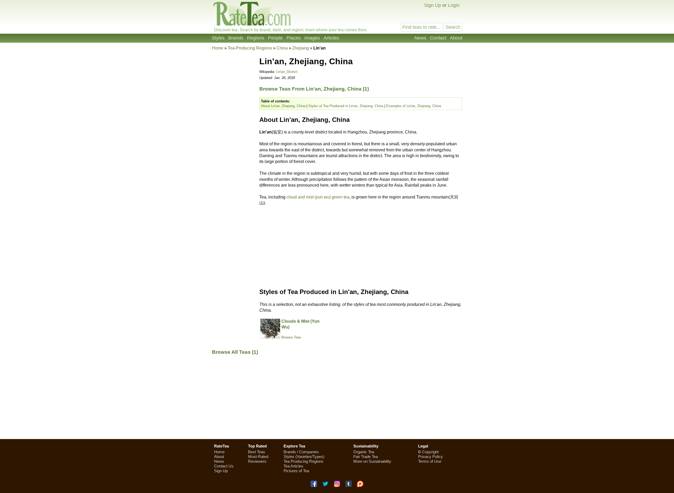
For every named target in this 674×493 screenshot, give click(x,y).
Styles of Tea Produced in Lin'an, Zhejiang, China (345, 106)
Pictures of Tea (296, 471)
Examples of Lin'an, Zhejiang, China (413, 106)
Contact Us (224, 466)
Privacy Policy (430, 456)
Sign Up (432, 5)
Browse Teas (291, 337)
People (275, 38)
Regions (255, 38)
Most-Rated (258, 456)
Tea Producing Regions (303, 461)
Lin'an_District (287, 72)
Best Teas (256, 452)
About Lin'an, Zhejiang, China (283, 106)
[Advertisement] (233, 133)
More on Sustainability (372, 461)
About (456, 38)
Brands (235, 38)
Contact (438, 38)
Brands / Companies (301, 452)
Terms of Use (429, 461)
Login (453, 5)
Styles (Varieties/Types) (304, 456)
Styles (218, 38)
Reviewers (257, 461)
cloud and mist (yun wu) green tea (317, 197)
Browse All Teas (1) (235, 352)
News (420, 38)
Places (293, 38)
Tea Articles (293, 466)
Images (312, 38)
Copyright (430, 452)
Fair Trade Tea (365, 456)
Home (217, 48)
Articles (331, 38)
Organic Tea (363, 452)
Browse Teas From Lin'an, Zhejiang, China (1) (314, 89)
